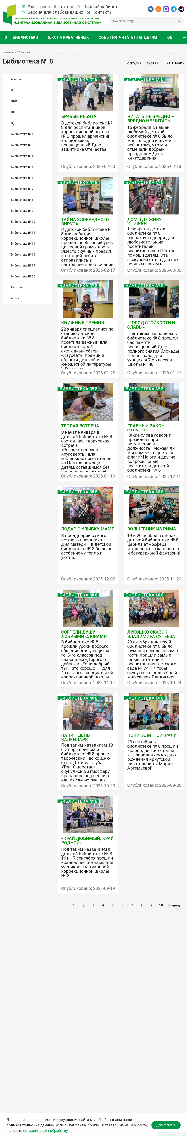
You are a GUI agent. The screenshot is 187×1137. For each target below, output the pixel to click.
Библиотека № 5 (22, 167)
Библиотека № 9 (22, 210)
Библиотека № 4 (22, 156)
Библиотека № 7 (22, 189)
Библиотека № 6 (22, 178)
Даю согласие (166, 1125)
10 (161, 905)
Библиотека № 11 (23, 232)
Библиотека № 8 (22, 200)
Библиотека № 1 (22, 134)
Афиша (16, 79)
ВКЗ (13, 90)
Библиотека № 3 (22, 145)
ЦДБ (14, 123)
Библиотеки (25, 37)
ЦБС (14, 101)
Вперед (174, 905)
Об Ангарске (170, 39)
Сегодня (134, 63)
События (108, 37)
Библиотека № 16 (23, 254)
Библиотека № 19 (23, 265)
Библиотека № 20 (23, 276)
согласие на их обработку (45, 1130)
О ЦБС (6, 39)
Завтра (152, 63)
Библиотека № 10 (23, 221)
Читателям (130, 37)
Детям (150, 37)
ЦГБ (14, 112)
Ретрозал (17, 287)
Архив (15, 298)
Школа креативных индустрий (68, 39)
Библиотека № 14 (23, 243)
